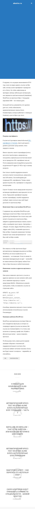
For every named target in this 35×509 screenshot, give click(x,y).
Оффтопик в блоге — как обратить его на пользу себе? (17, 472)
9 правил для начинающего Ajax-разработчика (17, 386)
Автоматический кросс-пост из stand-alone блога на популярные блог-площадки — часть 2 (17, 408)
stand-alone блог (14, 358)
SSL (5, 358)
